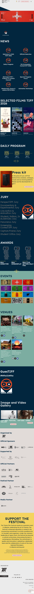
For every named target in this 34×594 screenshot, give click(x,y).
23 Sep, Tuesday (27, 157)
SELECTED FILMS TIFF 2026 (16, 102)
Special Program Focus (25, 77)
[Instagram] (2, 336)
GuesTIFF (7, 371)
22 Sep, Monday (17, 157)
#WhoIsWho (6, 375)
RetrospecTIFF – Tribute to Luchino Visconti (8, 78)
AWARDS (6, 242)
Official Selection (25, 54)
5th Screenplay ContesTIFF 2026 (25, 65)
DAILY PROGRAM (12, 146)
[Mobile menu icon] (31, 1)
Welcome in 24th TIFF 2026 (8, 55)
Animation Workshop (26, 88)
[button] (15, 161)
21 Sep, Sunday (7, 157)
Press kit (19, 172)
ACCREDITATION (6, 35)
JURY (4, 197)
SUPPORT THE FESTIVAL (17, 520)
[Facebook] (4, 336)
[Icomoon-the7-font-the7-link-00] (13, 358)
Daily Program (8, 64)
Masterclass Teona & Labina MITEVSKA (8, 89)
